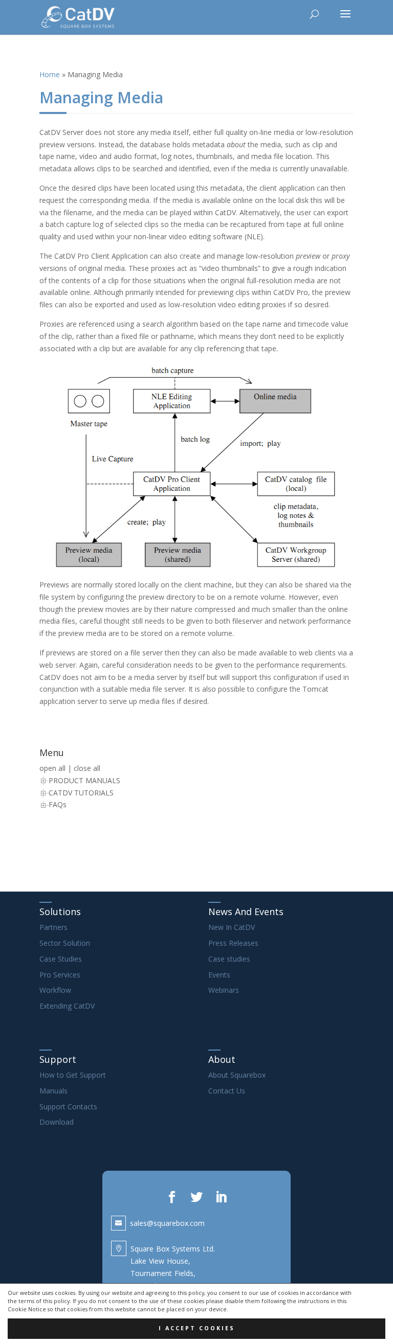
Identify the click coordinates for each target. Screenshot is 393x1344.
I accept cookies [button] (197, 1328)
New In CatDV (231, 927)
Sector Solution (64, 943)
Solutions (60, 911)
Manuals (53, 1091)
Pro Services (59, 974)
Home (49, 74)
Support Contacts (68, 1106)
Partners (53, 927)
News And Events (245, 911)
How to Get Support (72, 1075)
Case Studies (60, 959)
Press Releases (233, 943)
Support (57, 1059)
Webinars (223, 990)
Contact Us (226, 1091)
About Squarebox (237, 1075)
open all (52, 768)
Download (56, 1122)
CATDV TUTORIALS (81, 793)
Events (219, 974)
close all (87, 768)
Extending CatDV (67, 1006)
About (221, 1059)
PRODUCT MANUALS (84, 780)
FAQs (58, 804)
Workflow (55, 990)
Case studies (229, 959)
